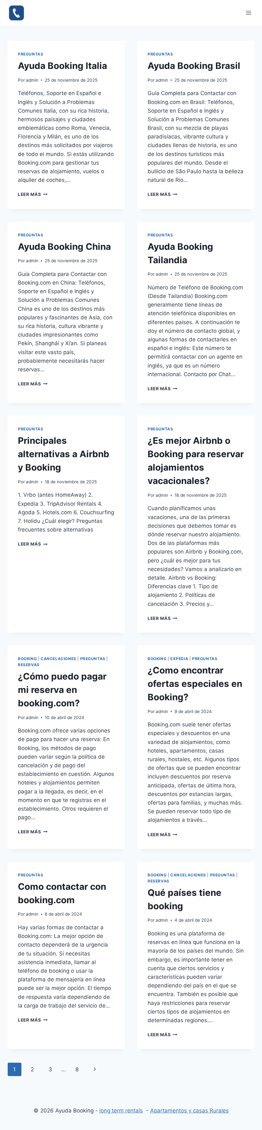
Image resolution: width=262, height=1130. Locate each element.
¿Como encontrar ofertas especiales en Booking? (195, 684)
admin (32, 80)
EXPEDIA (179, 658)
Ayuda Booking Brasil (194, 65)
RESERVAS (29, 664)
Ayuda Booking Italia (62, 65)
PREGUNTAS (30, 54)
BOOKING (27, 658)
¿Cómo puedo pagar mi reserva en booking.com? (62, 690)
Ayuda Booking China (64, 246)
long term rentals (121, 1110)
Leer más (33, 194)
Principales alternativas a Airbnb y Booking (63, 454)
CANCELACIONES (58, 658)
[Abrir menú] (248, 13)
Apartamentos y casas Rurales (189, 1110)
